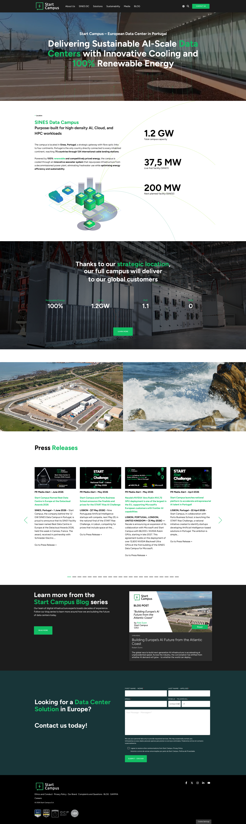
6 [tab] (94, 578)
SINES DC (84, 6)
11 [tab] (120, 578)
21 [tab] (171, 578)
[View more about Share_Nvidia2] (145, 478)
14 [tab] (135, 578)
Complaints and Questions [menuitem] (90, 794)
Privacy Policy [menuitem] (60, 794)
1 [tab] (68, 578)
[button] (186, 783)
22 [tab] (176, 578)
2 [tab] (73, 578)
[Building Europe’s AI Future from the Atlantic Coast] (170, 611)
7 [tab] (99, 578)
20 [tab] (166, 578)
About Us (70, 6)
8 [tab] (104, 578)
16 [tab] (145, 578)
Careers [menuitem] (38, 798)
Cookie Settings (203, 821)
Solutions (97, 6)
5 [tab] (89, 578)
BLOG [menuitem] (106, 794)
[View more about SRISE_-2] (100, 478)
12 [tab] (125, 578)
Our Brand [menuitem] (72, 794)
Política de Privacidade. (187, 751)
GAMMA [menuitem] (114, 794)
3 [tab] (79, 578)
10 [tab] (114, 578)
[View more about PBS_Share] (191, 478)
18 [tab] (155, 578)
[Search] (188, 6)
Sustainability (113, 6)
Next (219, 520)
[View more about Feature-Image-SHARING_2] (55, 478)
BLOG (137, 6)
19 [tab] (161, 578)
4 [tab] (84, 578)
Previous (27, 520)
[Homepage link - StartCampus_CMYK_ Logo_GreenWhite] (47, 790)
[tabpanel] (55, 519)
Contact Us (201, 6)
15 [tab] (140, 578)
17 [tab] (150, 578)
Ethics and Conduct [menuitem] (44, 794)
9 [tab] (109, 578)
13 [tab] (130, 578)
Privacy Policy (178, 748)
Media (127, 6)
